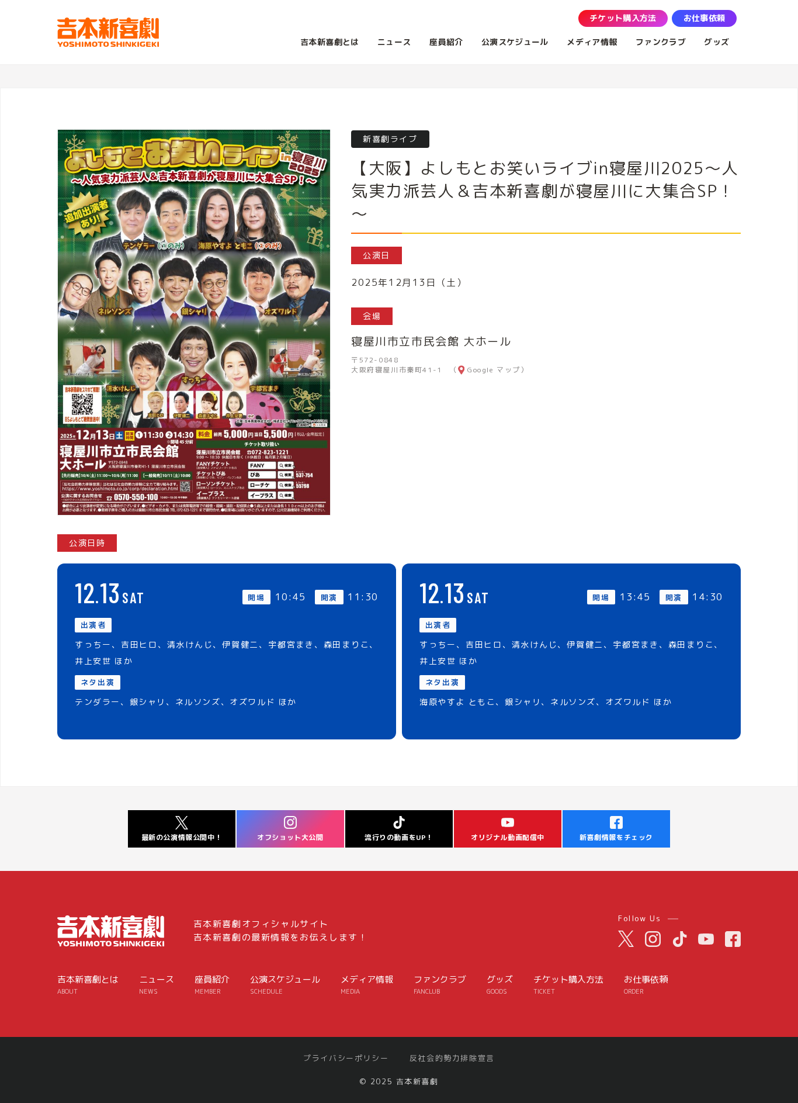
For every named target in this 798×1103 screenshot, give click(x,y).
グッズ (500, 984)
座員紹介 (212, 984)
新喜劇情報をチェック (616, 837)
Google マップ (494, 370)
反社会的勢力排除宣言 (452, 1058)
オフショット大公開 (290, 837)
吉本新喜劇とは (88, 984)
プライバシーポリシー (345, 1058)
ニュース (156, 984)
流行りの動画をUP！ (399, 837)
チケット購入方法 (568, 984)
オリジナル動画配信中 (507, 837)
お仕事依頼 (646, 984)
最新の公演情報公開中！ (182, 837)
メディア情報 (367, 984)
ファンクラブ (440, 984)
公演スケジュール (285, 984)
